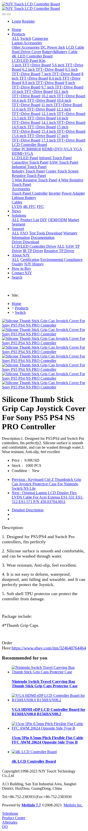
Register (28, 21)
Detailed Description (28, 510)
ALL (15, 38)
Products (21, 308)
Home (16, 30)
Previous (46, 483)
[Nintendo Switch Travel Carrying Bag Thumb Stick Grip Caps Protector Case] (49, 672)
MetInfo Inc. (73, 805)
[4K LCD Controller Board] (34, 752)
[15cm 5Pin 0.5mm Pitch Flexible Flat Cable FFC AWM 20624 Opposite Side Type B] (49, 728)
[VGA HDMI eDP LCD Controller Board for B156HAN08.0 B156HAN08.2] (49, 700)
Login (16, 21)
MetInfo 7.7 (31, 805)
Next (47, 497)
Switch (20, 312)
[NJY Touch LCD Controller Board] (44, 6)
